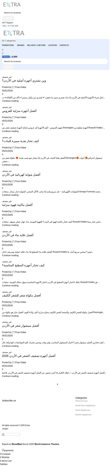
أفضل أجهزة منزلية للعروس (19, 111)
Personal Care (81, 401)
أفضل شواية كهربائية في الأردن (21, 174)
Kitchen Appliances (83, 415)
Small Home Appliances (85, 405)
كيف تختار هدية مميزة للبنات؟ (20, 141)
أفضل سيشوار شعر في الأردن (20, 325)
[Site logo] (12, 4)
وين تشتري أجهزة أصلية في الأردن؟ (24, 80)
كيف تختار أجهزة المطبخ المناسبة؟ (23, 265)
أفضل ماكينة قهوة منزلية (17, 204)
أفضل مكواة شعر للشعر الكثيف (21, 295)
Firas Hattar (20, 87)
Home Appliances (82, 410)
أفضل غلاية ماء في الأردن (17, 235)
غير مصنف (7, 77)
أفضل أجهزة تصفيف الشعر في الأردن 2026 (28, 356)
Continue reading (10, 101)
